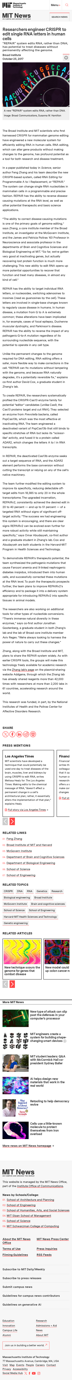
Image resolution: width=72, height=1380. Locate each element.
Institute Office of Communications (40, 1186)
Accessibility (20, 1369)
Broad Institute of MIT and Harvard (29, 845)
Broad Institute (43, 897)
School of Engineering (21, 875)
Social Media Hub (13, 1373)
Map (12, 1365)
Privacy (7, 1369)
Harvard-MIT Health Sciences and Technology (30, 916)
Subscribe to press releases (22, 1278)
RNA (29, 891)
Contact (51, 1365)
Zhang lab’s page (23, 669)
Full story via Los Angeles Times (27, 809)
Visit (5, 1365)
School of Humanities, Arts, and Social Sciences (38, 1210)
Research (57, 891)
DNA (20, 891)
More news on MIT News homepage (27, 1145)
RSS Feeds (44, 1254)
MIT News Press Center (53, 1239)
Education (8, 1320)
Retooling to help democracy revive (49, 1102)
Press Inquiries (47, 1248)
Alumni (7, 1335)
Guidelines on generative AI (22, 1304)
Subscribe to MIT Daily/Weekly (24, 1269)
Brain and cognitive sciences (48, 903)
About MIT (42, 1335)
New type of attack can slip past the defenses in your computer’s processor (48, 1015)
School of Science (18, 869)
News (39, 1330)
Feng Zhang (14, 838)
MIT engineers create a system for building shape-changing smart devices (48, 1037)
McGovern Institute (19, 851)
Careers (40, 1365)
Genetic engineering (16, 923)
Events (20, 1365)
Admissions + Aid (46, 1325)
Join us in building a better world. (24, 1345)
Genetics (42, 891)
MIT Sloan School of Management (29, 1215)
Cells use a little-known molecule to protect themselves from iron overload (46, 1129)
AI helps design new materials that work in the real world (47, 1082)
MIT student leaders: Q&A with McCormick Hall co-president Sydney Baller (47, 1060)
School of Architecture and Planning (30, 1199)
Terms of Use (12, 1248)
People (30, 1365)
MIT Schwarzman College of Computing (33, 1226)
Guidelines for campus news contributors (31, 1295)
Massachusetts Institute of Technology (26, 1357)
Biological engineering (17, 897)
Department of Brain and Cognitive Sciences (35, 857)
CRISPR (8, 891)
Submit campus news (17, 1287)
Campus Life (10, 1330)
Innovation (9, 1325)
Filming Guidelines (15, 1254)
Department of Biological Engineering (31, 863)
